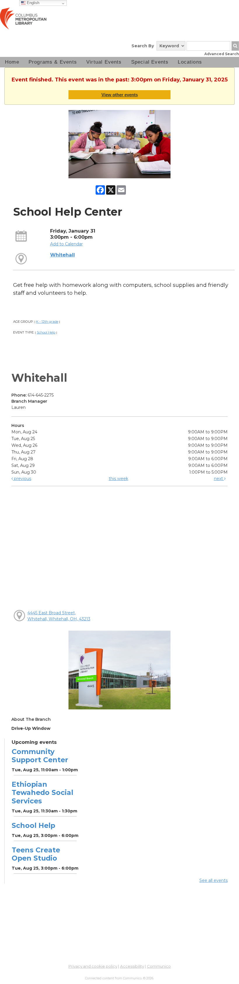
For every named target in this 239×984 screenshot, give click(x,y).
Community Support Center (40, 755)
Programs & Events (53, 62)
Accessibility (132, 966)
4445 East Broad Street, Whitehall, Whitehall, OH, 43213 (58, 616)
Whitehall (62, 255)
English (32, 3)
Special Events (150, 62)
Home (12, 62)
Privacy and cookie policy (92, 966)
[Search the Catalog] (235, 46)
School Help (46, 332)
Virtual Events (104, 62)
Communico (159, 966)
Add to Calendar (66, 244)
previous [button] (22, 478)
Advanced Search (221, 54)
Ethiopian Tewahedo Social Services (42, 792)
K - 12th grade (47, 322)
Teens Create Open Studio (36, 854)
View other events (119, 94)
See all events (213, 880)
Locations (190, 62)
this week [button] (118, 478)
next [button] (219, 478)
